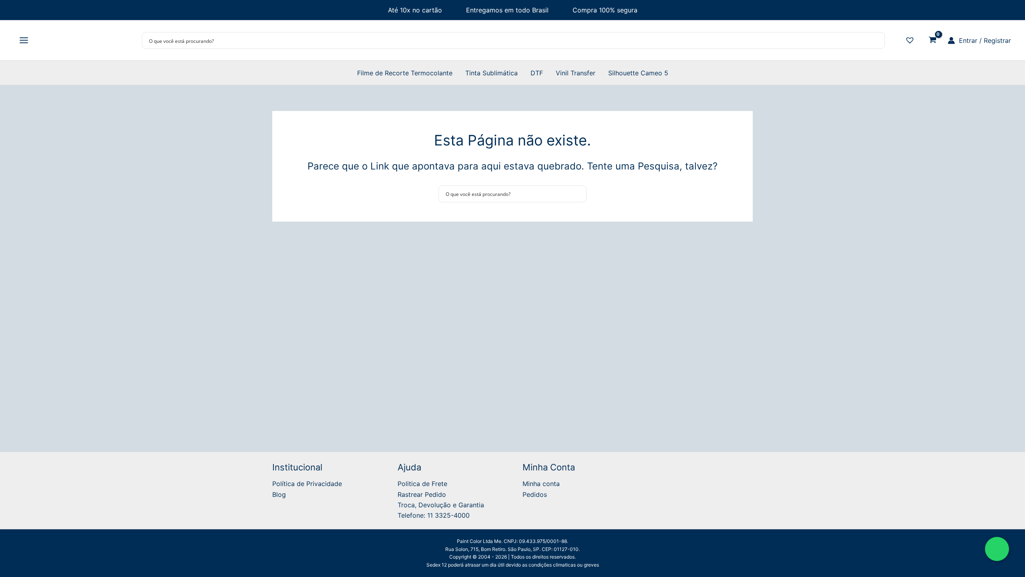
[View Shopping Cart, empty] (932, 41)
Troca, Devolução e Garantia (441, 505)
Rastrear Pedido (422, 494)
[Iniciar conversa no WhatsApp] (997, 549)
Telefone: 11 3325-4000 (434, 515)
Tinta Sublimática (491, 73)
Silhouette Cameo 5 (638, 73)
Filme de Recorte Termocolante (404, 73)
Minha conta (541, 484)
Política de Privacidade (307, 484)
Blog (279, 494)
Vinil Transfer (575, 73)
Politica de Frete (422, 484)
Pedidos (535, 494)
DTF (537, 73)
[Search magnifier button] (876, 40)
